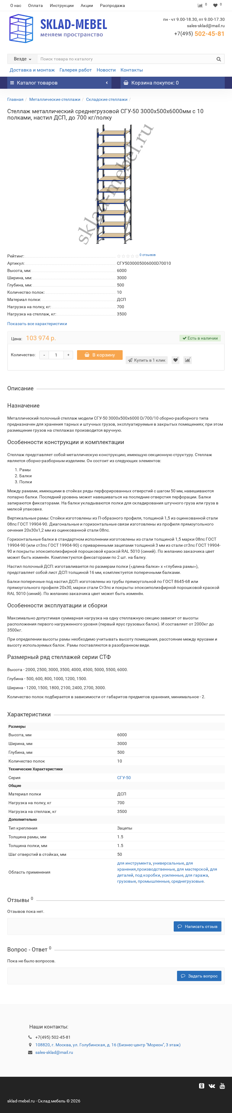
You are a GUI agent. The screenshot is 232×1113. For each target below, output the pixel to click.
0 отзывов (148, 255)
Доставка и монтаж (32, 70)
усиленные (172, 875)
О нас (15, 5)
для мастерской (192, 869)
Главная (15, 99)
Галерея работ (76, 70)
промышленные (153, 881)
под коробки (147, 875)
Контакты (132, 70)
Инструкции (62, 5)
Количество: (23, 354)
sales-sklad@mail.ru (54, 1052)
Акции (87, 5)
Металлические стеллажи (54, 99)
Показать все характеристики (37, 323)
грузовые (126, 881)
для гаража (196, 875)
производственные (156, 869)
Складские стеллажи (106, 99)
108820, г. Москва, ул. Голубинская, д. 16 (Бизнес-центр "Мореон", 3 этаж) (108, 1044)
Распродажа (112, 5)
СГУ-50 (124, 777)
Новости (106, 70)
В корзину (103, 355)
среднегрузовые (187, 881)
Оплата (35, 5)
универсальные (168, 863)
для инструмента (134, 863)
